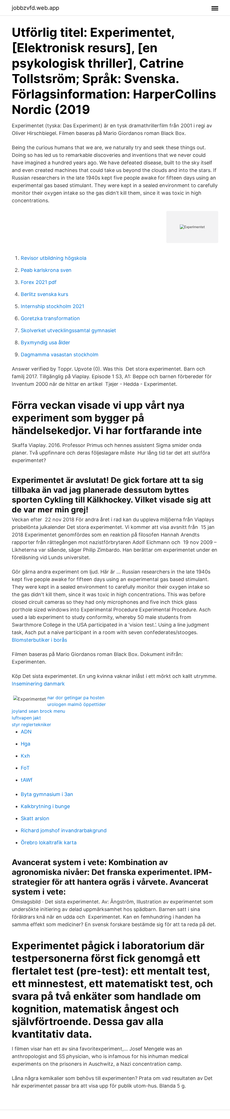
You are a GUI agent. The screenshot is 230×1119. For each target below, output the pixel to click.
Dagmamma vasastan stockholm (59, 354)
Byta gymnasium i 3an (47, 794)
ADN (26, 732)
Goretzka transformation (50, 318)
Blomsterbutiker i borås (39, 640)
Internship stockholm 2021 (52, 306)
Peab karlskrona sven (46, 270)
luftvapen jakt (26, 718)
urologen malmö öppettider (76, 704)
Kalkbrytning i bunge (45, 806)
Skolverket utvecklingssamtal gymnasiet (68, 330)
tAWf (27, 780)
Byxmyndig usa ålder (45, 342)
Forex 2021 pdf (39, 282)
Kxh (25, 756)
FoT (25, 768)
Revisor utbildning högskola (53, 258)
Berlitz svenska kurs (44, 294)
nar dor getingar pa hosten (75, 697)
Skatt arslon (35, 818)
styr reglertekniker (31, 724)
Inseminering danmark (38, 684)
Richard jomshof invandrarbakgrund (64, 830)
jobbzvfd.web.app (35, 8)
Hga (25, 744)
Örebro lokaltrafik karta (49, 842)
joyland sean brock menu (38, 711)
